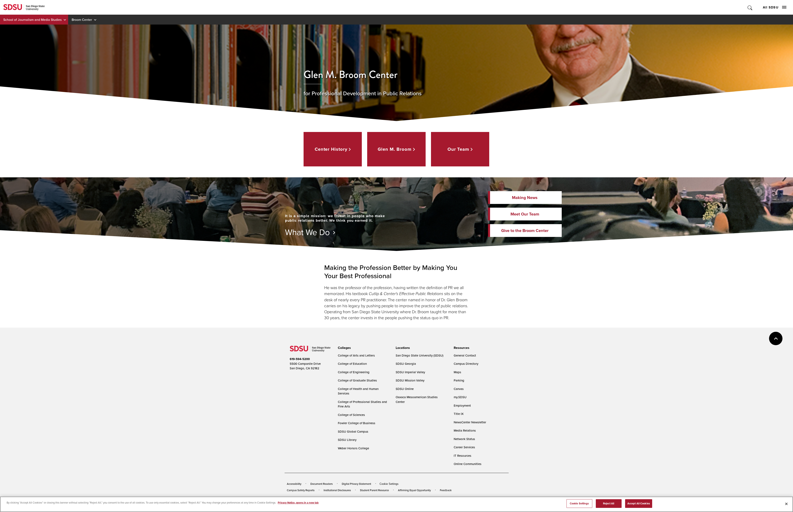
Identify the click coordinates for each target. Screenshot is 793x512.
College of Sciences (351, 415)
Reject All (608, 503)
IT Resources (462, 455)
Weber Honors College (353, 448)
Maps (457, 372)
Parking (459, 380)
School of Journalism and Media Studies (32, 19)
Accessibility (294, 484)
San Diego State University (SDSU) (419, 355)
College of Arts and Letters (356, 355)
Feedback (446, 490)
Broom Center (82, 19)
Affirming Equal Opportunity (414, 490)
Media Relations (465, 430)
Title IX (459, 414)
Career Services (464, 447)
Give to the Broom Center (524, 230)
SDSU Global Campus (353, 431)
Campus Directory (466, 363)
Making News (525, 197)
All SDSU (771, 7)
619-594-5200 (300, 359)
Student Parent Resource (374, 490)
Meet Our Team (524, 214)
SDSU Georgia (406, 363)
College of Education (352, 363)
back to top (775, 338)
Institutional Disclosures (337, 490)
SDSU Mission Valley (410, 380)
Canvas (459, 389)
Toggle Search (750, 7)
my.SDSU (460, 397)
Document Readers (321, 484)
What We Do (307, 232)
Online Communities (467, 464)
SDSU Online (405, 389)
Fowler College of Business (356, 423)
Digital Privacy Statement (356, 484)
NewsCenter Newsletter (470, 422)
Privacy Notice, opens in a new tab (298, 503)
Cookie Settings (389, 483)
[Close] (786, 503)
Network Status (464, 439)
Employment (462, 405)
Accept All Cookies (638, 503)
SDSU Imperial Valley (410, 372)
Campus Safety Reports (301, 490)
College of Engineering (353, 372)
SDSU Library (347, 440)
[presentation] (344, 348)
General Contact (465, 355)
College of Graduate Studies (357, 380)
